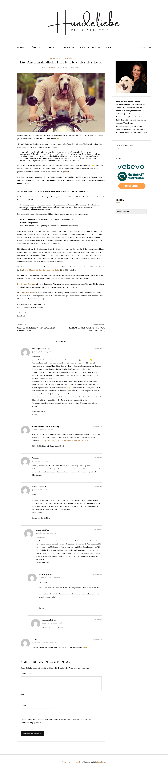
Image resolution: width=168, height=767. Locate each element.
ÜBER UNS (36, 47)
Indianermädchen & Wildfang (45, 427)
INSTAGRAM (69, 47)
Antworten (97, 348)
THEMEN (20, 47)
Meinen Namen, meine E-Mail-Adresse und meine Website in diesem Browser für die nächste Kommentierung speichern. (56, 721)
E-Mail (24, 705)
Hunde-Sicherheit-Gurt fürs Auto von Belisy (41, 270)
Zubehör (68, 58)
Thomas (35, 640)
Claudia (35, 458)
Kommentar (26, 673)
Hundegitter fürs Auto (26, 284)
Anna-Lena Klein (51, 67)
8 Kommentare (75, 67)
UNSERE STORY (52, 47)
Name (23, 694)
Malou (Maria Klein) (41, 349)
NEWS (108, 47)
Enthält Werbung (57, 58)
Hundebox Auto (27, 293)
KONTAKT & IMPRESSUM (90, 47)
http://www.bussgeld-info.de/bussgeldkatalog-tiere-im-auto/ (65, 441)
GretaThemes (101, 762)
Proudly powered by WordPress (72, 762)
